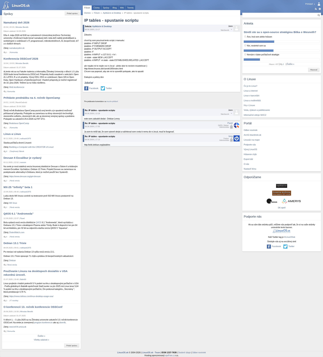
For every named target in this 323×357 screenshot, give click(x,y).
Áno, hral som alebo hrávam (259, 37)
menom (23, 162)
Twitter (109, 88)
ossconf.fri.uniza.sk (17, 327)
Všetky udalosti (40, 340)
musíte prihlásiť (112, 101)
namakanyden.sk (16, 48)
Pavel (230, 123)
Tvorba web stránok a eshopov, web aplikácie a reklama (291, 201)
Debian (12, 260)
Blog (115, 8)
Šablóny (320, 9)
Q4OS (38, 222)
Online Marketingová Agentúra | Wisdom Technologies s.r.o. (271, 201)
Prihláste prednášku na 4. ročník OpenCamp (32, 97)
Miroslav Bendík (22, 27)
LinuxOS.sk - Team (151, 352)
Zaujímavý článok (17, 151)
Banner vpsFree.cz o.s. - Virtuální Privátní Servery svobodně (281, 186)
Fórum (87, 8)
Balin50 (23, 279)
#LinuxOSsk (289, 237)
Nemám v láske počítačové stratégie (262, 55)
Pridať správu (72, 13)
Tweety (130, 8)
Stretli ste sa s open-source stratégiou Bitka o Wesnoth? (280, 32)
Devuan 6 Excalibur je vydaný (23, 157)
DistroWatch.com (16, 232)
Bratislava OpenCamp (19, 123)
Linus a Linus (12, 133)
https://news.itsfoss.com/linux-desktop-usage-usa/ (31, 296)
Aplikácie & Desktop (112, 13)
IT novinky (14, 301)
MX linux (13, 203)
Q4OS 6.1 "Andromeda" (19, 213)
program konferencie (43, 322)
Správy (106, 8)
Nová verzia (15, 181)
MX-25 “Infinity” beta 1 (18, 187)
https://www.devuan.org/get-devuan (25, 176)
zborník (62, 322)
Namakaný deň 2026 (16, 22)
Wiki (122, 8)
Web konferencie (16, 87)
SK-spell (282, 208)
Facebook (93, 88)
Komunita (14, 52)
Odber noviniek (199, 352)
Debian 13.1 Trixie (15, 243)
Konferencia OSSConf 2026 (21, 58)
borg (231, 136)
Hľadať (319, 15)
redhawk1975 (25, 139)
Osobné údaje (184, 352)
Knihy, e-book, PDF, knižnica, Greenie (281, 193)
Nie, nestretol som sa (256, 46)
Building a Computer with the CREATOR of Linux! (31, 147)
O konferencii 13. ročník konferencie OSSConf (33, 306)
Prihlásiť (309, 4)
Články (96, 8)
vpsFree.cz (170, 355)
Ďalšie (41, 336)
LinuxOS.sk (16, 5)
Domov (87, 13)
